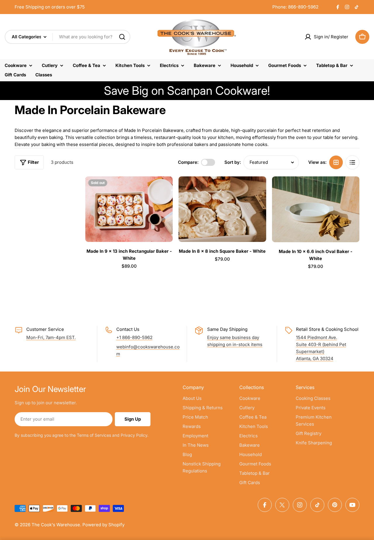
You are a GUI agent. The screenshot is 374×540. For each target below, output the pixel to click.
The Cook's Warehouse (56, 524)
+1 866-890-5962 (134, 337)
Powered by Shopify (103, 524)
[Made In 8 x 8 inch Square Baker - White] (222, 209)
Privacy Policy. (134, 435)
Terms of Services (94, 435)
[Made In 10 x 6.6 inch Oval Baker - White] (315, 209)
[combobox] (67, 37)
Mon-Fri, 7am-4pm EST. (51, 337)
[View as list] (352, 162)
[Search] (122, 36)
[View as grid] (336, 162)
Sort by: (232, 162)
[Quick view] (164, 189)
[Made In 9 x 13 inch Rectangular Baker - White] (129, 209)
